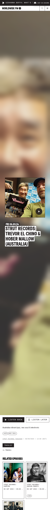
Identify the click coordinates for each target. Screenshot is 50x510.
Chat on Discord (43, 3)
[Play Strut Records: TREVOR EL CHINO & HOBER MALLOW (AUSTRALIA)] (39, 211)
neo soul (12, 433)
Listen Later (39, 419)
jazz (5, 433)
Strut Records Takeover (12, 439)
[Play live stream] (3, 3)
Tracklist (8, 445)
